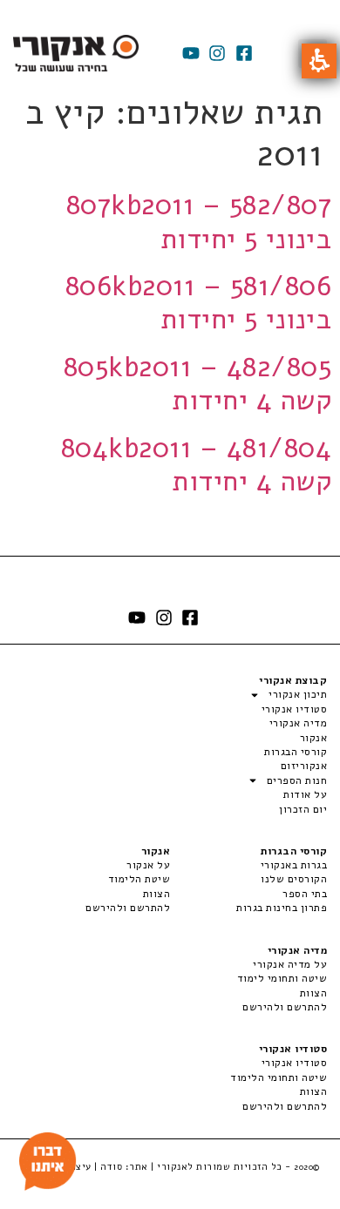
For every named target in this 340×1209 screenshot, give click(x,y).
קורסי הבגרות (295, 752)
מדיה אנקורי (298, 723)
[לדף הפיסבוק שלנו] (244, 53)
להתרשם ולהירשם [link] (127, 908)
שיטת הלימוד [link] (139, 879)
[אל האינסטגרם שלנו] (217, 53)
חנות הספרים (297, 780)
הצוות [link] (156, 894)
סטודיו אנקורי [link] (294, 1063)
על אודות (305, 794)
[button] (319, 61)
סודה (111, 1166)
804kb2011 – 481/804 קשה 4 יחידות (196, 464)
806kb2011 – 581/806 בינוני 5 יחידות (198, 302)
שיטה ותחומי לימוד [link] (282, 978)
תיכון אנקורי (298, 694)
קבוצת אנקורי (293, 680)
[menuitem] (248, 865)
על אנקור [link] (148, 865)
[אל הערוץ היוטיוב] (191, 53)
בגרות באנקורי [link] (294, 865)
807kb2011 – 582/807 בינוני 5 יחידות (199, 221)
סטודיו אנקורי (294, 709)
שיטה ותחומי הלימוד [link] (278, 1077)
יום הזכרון (303, 809)
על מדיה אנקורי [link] (290, 964)
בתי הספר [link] (304, 894)
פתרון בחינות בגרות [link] (281, 908)
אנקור (313, 738)
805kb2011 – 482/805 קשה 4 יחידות (198, 383)
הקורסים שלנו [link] (294, 879)
